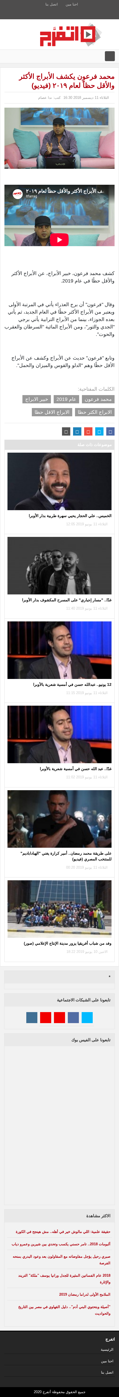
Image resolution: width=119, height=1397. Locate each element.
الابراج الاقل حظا (52, 412)
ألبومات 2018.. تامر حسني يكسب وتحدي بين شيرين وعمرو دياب (61, 1244)
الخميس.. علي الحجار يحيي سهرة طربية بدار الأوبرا (70, 515)
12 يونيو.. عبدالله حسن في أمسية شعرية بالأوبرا (72, 684)
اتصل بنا (51, 4)
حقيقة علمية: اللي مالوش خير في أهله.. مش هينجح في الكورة (63, 1232)
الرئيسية (107, 1349)
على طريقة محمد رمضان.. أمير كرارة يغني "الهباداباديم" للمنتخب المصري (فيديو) (66, 856)
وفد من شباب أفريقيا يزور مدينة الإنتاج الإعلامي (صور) (68, 943)
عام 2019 (66, 399)
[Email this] (66, 431)
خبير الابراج (36, 399)
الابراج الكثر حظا (95, 412)
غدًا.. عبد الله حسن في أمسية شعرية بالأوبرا (76, 769)
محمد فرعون (98, 399)
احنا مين (72, 4)
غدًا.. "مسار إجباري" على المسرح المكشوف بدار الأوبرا (67, 600)
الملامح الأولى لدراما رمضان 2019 (84, 1294)
